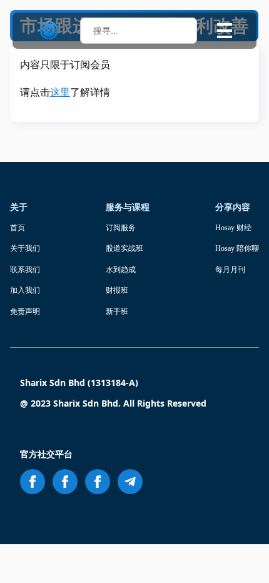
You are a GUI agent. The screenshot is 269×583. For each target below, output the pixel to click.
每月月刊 (230, 269)
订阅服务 (121, 227)
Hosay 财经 (233, 227)
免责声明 (25, 311)
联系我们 (25, 269)
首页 (17, 227)
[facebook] (32, 481)
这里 (60, 92)
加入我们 (25, 290)
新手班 (117, 311)
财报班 (117, 290)
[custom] (130, 481)
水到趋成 (121, 269)
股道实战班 (124, 248)
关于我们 (25, 248)
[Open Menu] (224, 30)
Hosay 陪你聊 (237, 248)
